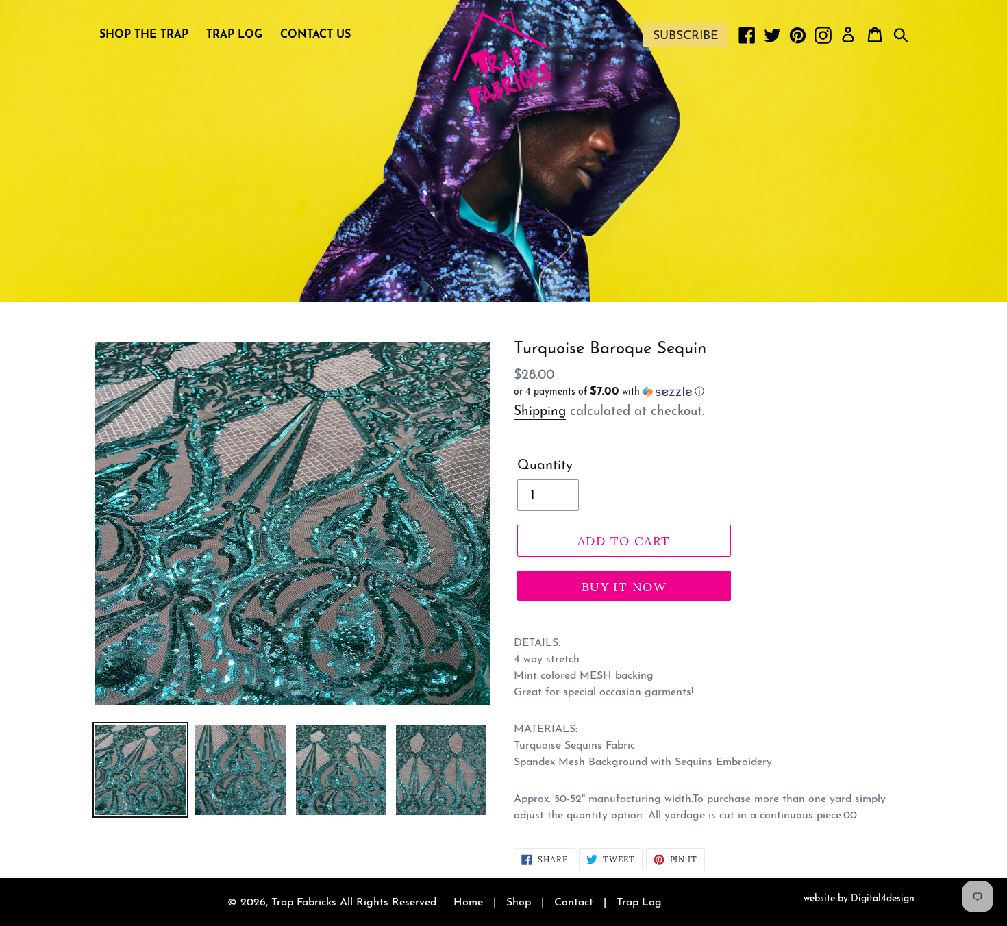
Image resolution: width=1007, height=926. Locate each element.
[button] (624, 392)
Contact (573, 902)
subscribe (686, 36)
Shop (518, 902)
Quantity (545, 466)
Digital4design (883, 899)
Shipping (540, 411)
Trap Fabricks (303, 902)
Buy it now (624, 587)
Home (468, 902)
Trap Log (639, 902)
